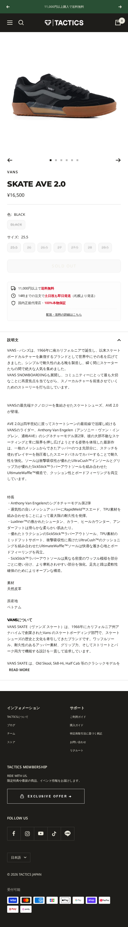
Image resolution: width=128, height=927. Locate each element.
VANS (12, 171)
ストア (11, 742)
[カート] (118, 22)
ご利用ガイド (78, 717)
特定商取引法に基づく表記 (86, 733)
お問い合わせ (78, 742)
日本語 (16, 857)
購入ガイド (76, 725)
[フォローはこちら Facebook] (14, 833)
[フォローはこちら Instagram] (27, 833)
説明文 (13, 339)
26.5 (44, 247)
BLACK (16, 224)
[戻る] (9, 160)
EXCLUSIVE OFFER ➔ (50, 796)
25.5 (14, 247)
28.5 (105, 247)
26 (29, 247)
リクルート (76, 750)
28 (90, 247)
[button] (21, 22)
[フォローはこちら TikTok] (54, 833)
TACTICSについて (17, 717)
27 (59, 247)
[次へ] (118, 160)
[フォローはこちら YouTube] (40, 833)
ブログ (11, 725)
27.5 (74, 247)
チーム (11, 733)
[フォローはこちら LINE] (67, 833)
